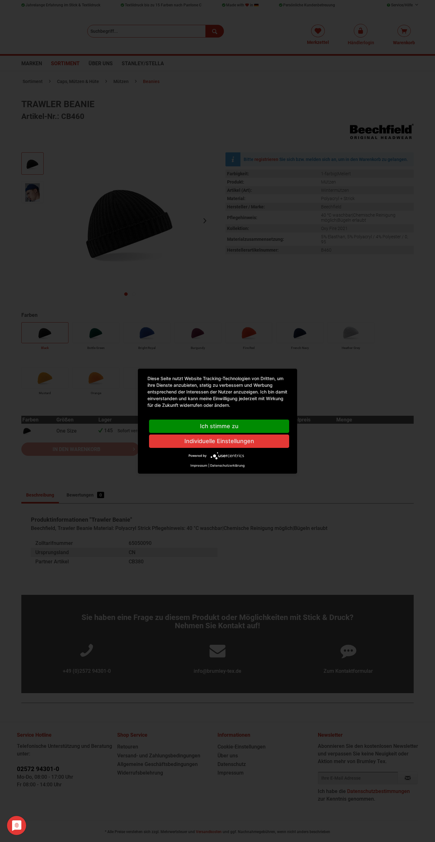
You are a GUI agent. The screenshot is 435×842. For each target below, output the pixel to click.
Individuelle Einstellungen (219, 441)
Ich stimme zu (219, 426)
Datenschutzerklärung (227, 465)
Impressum (198, 465)
